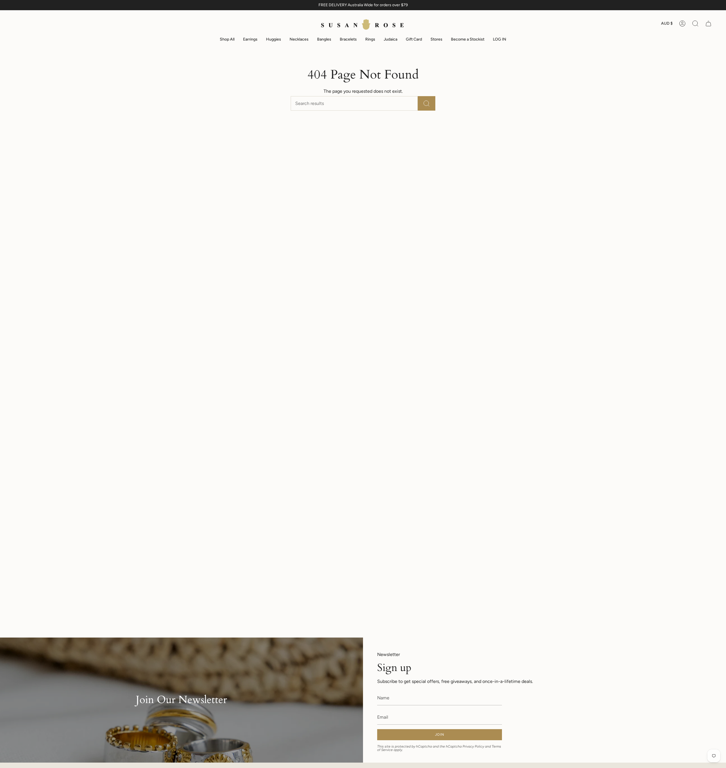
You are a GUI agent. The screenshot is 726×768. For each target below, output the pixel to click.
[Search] (426, 103)
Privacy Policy (473, 746)
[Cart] (708, 23)
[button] (695, 23)
